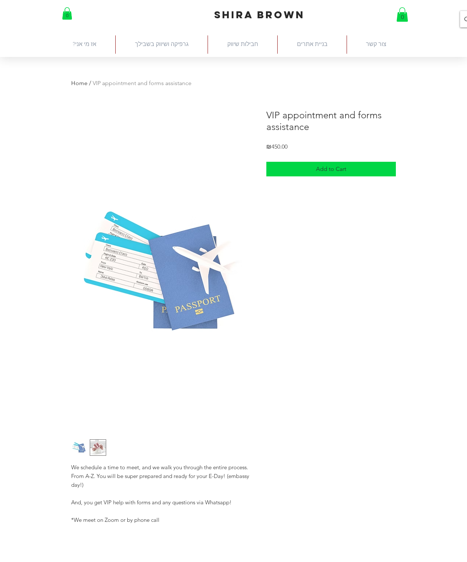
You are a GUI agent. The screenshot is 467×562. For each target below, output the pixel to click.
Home (79, 83)
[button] (67, 13)
